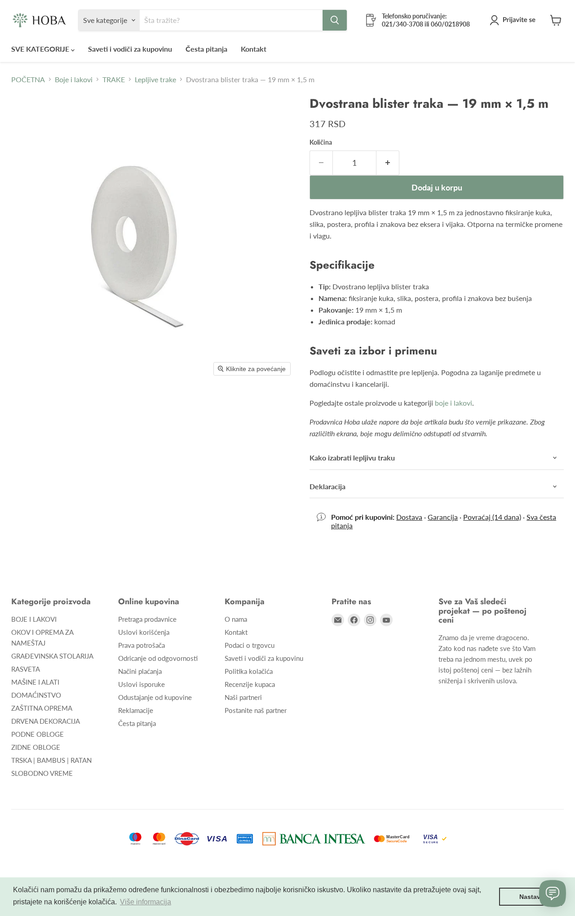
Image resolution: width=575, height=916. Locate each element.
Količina (321, 142)
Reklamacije (135, 710)
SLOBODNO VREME (42, 773)
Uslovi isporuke (141, 684)
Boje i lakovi (74, 79)
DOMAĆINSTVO (36, 695)
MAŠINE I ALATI (35, 682)
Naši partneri (243, 697)
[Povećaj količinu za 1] (387, 162)
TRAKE (113, 79)
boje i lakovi (453, 402)
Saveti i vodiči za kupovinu (130, 48)
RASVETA (25, 669)
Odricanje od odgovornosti (158, 658)
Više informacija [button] (145, 902)
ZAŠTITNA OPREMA (41, 708)
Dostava (409, 517)
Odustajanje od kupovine (155, 697)
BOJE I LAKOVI (34, 619)
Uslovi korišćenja (143, 632)
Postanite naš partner (256, 710)
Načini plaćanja (140, 671)
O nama (236, 619)
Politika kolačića (249, 671)
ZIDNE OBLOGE (35, 747)
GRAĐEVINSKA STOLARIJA (52, 656)
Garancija (443, 517)
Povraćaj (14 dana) (492, 517)
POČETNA (28, 79)
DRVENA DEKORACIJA (45, 721)
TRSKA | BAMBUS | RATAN (51, 760)
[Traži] (335, 20)
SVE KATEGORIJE (41, 48)
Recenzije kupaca (250, 684)
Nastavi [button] (530, 896)
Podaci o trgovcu (249, 645)
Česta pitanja (206, 48)
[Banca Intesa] (313, 838)
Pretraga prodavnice (147, 619)
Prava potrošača (141, 645)
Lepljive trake (155, 79)
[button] (514, 20)
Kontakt (253, 48)
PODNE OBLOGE (37, 734)
